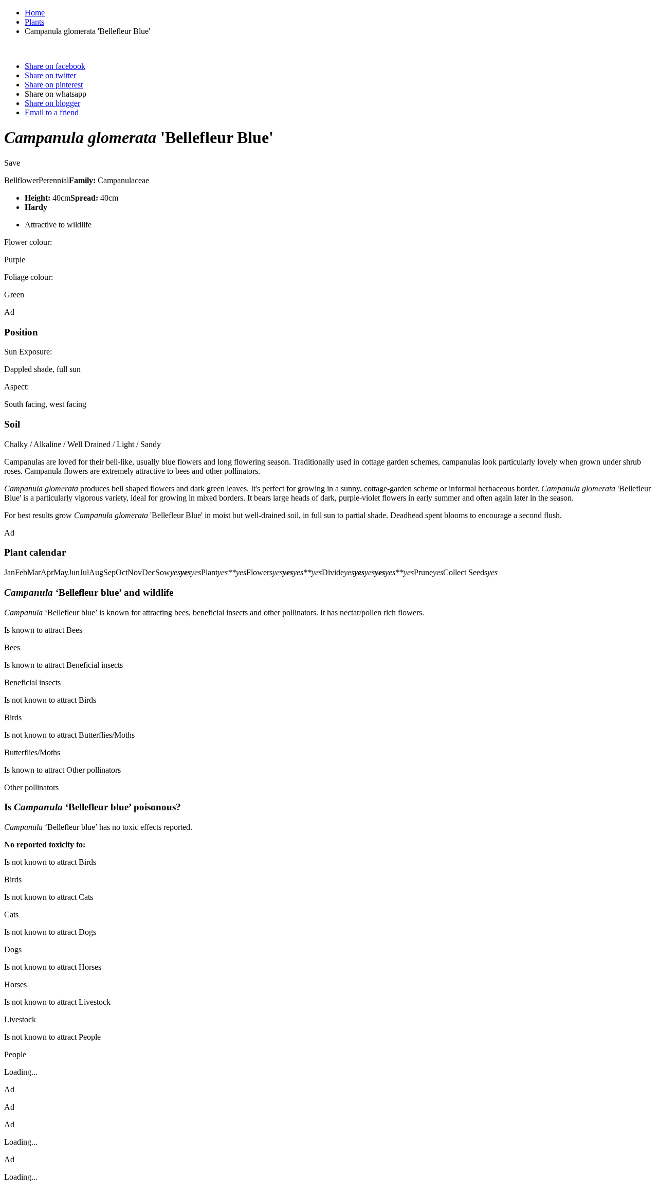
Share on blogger (52, 103)
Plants (34, 21)
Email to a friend (52, 112)
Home (35, 12)
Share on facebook (55, 66)
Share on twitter (50, 75)
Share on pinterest (54, 84)
